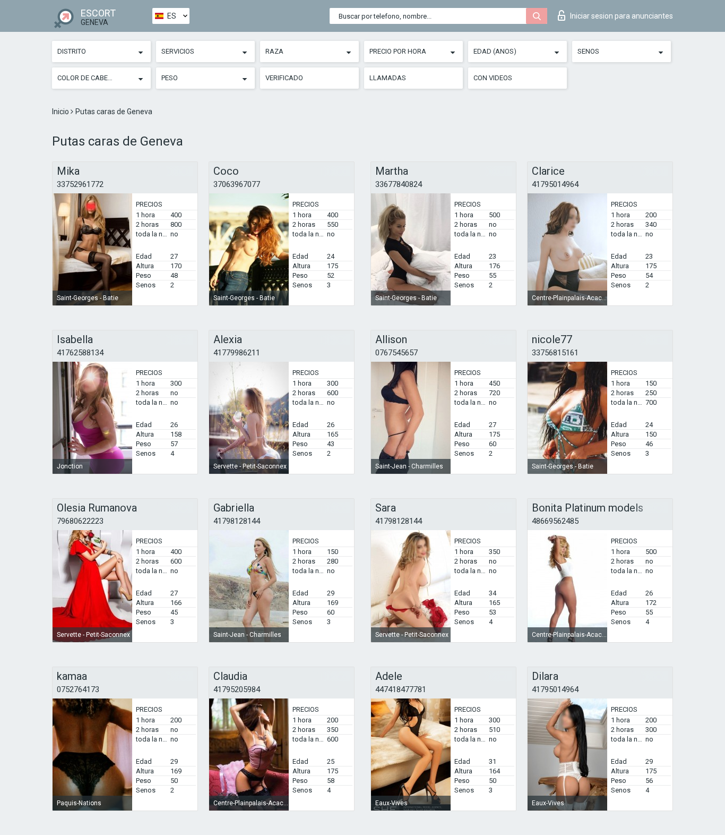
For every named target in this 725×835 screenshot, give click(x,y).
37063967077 (236, 184)
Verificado (284, 78)
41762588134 (80, 352)
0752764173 (78, 689)
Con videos (492, 78)
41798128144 (236, 521)
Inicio (61, 111)
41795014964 (555, 184)
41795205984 (236, 689)
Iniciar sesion (621, 16)
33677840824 (398, 184)
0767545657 (396, 352)
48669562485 (555, 521)
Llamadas (387, 78)
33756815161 (555, 352)
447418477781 (400, 689)
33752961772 (80, 184)
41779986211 (236, 352)
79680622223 (80, 521)
